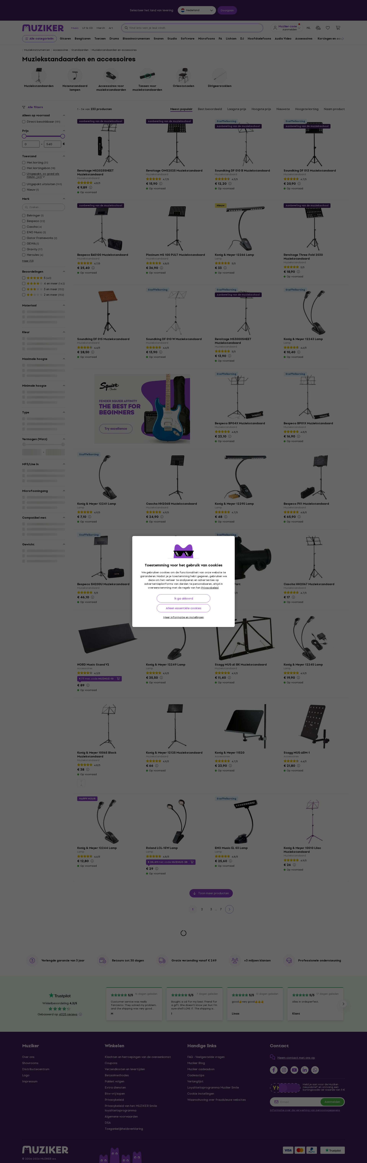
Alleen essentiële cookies (183, 608)
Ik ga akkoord (183, 598)
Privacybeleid (209, 588)
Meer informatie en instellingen (183, 617)
